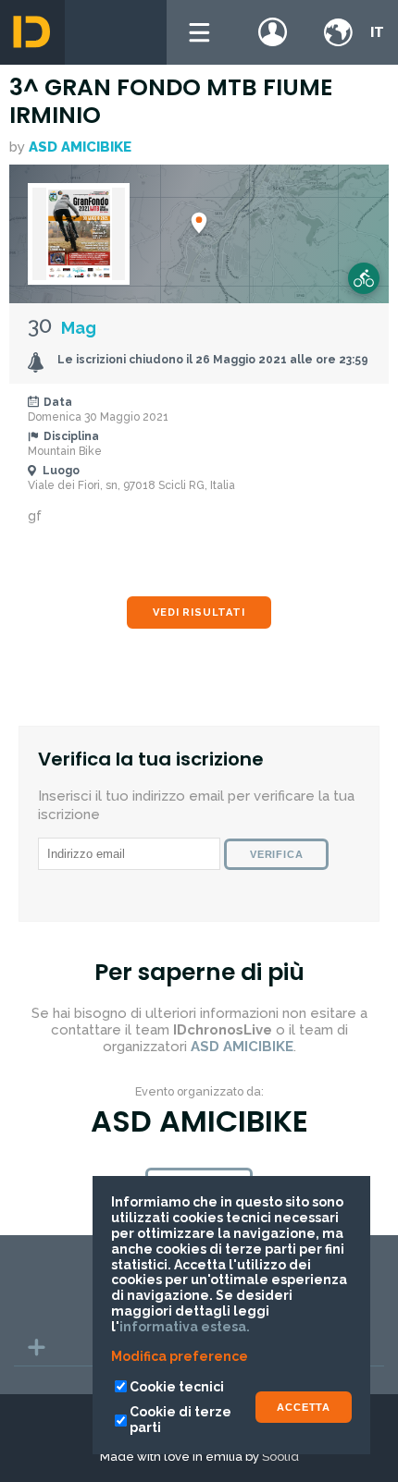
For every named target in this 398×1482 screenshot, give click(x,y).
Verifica (276, 854)
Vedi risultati (198, 612)
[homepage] (32, 32)
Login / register (273, 32)
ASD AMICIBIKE (80, 147)
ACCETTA (303, 1407)
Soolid (280, 1457)
